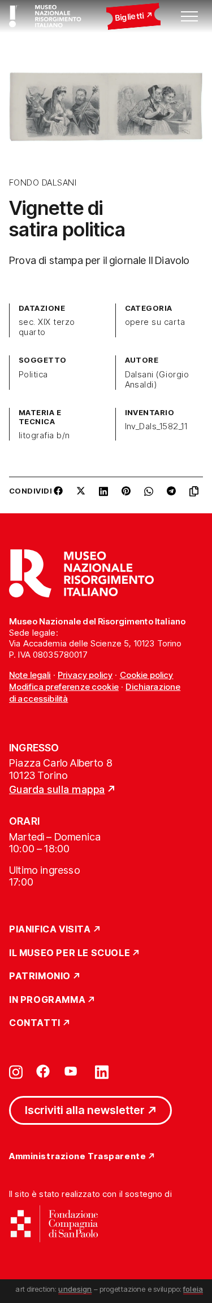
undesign (75, 1288)
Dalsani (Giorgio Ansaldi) (157, 379)
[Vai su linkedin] (102, 1071)
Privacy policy (85, 675)
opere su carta (155, 322)
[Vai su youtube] (72, 1071)
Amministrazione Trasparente (77, 1156)
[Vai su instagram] (16, 1071)
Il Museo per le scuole (69, 953)
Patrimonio (40, 976)
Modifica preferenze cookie (64, 686)
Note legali (30, 675)
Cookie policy (147, 675)
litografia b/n (44, 435)
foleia (193, 1288)
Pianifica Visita (50, 930)
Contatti (34, 1023)
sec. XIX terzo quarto (47, 327)
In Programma (47, 1000)
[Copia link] (196, 495)
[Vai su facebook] (43, 1071)
